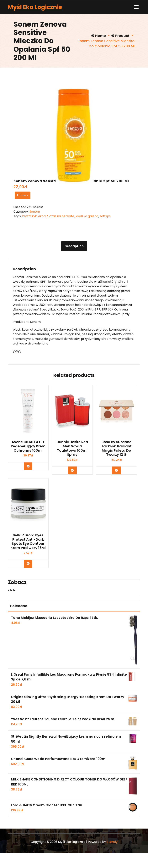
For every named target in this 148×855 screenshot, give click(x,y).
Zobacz (23, 195)
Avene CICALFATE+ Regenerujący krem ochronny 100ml (28, 446)
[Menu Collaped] (136, 7)
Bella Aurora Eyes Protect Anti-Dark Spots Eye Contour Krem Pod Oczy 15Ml (28, 541)
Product (122, 35)
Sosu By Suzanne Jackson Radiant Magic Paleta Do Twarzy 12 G (116, 448)
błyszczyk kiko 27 (35, 216)
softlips (105, 216)
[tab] (74, 246)
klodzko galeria (87, 216)
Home (100, 35)
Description (74, 246)
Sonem (34, 211)
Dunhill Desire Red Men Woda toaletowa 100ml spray (72, 448)
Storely (112, 842)
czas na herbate (61, 216)
